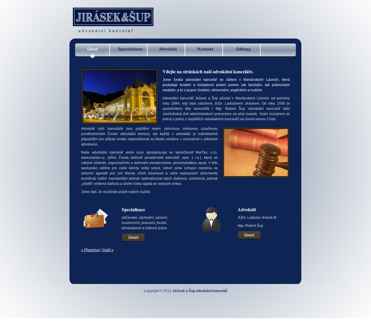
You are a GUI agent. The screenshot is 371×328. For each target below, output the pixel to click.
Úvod (92, 49)
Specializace (130, 49)
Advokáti (168, 49)
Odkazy (243, 49)
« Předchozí (90, 250)
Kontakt (205, 49)
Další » (108, 250)
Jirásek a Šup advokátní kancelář (200, 291)
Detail (133, 237)
